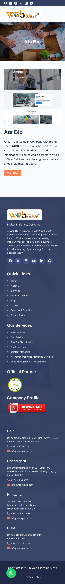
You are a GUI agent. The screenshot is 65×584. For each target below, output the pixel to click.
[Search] (53, 14)
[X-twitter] (18, 261)
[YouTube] (31, 3)
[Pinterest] (21, 3)
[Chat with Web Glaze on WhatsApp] (11, 573)
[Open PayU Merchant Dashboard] (15, 384)
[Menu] (59, 14)
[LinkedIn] (26, 3)
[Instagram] (15, 3)
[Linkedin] (42, 261)
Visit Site (12, 173)
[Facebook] (5, 3)
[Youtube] (34, 261)
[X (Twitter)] (10, 3)
